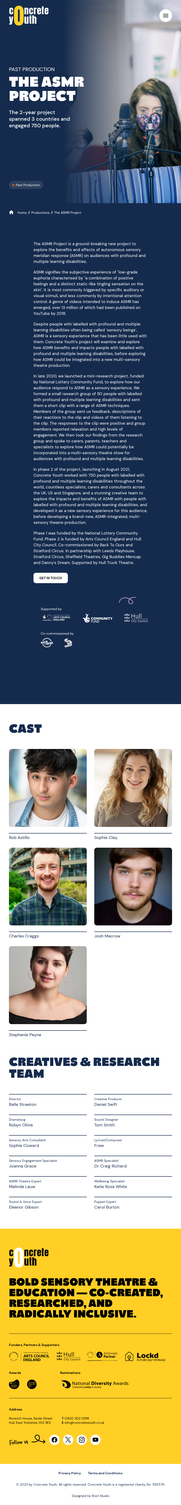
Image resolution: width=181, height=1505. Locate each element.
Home (22, 212)
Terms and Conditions (105, 1473)
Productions (40, 212)
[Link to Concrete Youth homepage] (29, 16)
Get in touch (50, 578)
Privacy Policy (69, 1473)
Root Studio (100, 1496)
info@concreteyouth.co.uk (84, 1422)
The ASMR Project (67, 212)
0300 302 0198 (77, 1418)
